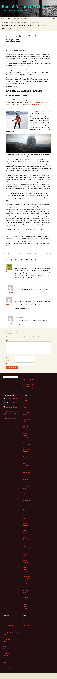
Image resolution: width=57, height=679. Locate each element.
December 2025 (26, 417)
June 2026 (25, 403)
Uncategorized (6, 664)
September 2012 (26, 597)
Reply (18, 281)
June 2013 (25, 585)
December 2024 (26, 444)
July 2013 (25, 583)
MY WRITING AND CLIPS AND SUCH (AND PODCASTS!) (14, 22)
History (4, 641)
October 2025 (26, 421)
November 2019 (26, 507)
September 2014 (26, 562)
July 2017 (25, 544)
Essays (27, 44)
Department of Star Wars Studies (10, 632)
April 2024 (25, 463)
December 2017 (26, 537)
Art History (23, 44)
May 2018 (25, 532)
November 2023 (26, 474)
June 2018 (25, 530)
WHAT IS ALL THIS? (5, 19)
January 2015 (25, 560)
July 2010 (25, 608)
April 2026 (25, 407)
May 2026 (25, 405)
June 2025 (25, 430)
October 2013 (26, 578)
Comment (9, 340)
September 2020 (26, 500)
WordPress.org (26, 625)
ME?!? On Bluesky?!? (6, 29)
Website (8, 363)
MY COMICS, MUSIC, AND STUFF (21, 19)
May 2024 (25, 461)
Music (4, 648)
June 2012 (25, 604)
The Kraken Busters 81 (28, 384)
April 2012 (25, 606)
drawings (5, 634)
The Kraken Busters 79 (28, 388)
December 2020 (26, 498)
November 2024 (26, 447)
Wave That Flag (6, 667)
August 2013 (25, 581)
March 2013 (25, 590)
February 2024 (26, 467)
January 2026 (25, 414)
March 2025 (25, 437)
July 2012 (25, 602)
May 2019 (25, 521)
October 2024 (26, 449)
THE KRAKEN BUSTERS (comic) (8, 25)
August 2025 (25, 426)
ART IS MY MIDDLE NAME (35, 22)
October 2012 (26, 595)
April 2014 (25, 569)
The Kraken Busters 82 (28, 382)
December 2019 (26, 504)
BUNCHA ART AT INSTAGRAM (26, 25)
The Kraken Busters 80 (28, 386)
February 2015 (26, 558)
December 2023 (26, 472)
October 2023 (26, 477)
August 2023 (25, 481)
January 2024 (25, 470)
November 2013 (26, 576)
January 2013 (25, 592)
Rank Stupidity (6, 655)
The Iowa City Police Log (41, 25)
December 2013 (26, 574)
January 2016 (25, 553)
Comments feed (26, 623)
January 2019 (25, 523)
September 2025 (26, 424)
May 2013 (25, 588)
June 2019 (25, 518)
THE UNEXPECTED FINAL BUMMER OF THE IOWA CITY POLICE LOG (36, 254)
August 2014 (25, 565)
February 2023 (26, 486)
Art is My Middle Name (8, 625)
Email (8, 360)
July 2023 (25, 484)
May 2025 (25, 433)
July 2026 (25, 400)
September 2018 (26, 525)
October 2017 (26, 539)
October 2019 (26, 509)
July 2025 (25, 428)
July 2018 (25, 528)
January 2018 (25, 534)
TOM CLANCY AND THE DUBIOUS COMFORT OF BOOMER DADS (10, 408)
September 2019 (26, 511)
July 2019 (25, 516)
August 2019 (25, 514)
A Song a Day (6, 620)
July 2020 (25, 502)
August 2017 (25, 541)
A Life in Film (17, 44)
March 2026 (25, 410)
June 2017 (25, 546)
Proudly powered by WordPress (28, 676)
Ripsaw (4, 657)
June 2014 (25, 567)
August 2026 (25, 398)
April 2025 (25, 435)
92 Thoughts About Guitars (28, 379)
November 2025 (26, 419)
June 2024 (25, 458)
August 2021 (25, 493)
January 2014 (25, 571)
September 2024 (26, 451)
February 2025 (26, 440)
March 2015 (25, 555)
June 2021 (25, 495)
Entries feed (25, 620)
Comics (4, 630)
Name (8, 357)
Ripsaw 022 (5, 254)
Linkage (4, 646)
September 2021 (26, 491)
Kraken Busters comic (8, 644)
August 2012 (25, 599)
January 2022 (25, 488)
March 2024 (25, 465)
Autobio (4, 627)
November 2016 (26, 548)
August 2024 (25, 454)
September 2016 (26, 551)
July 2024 (25, 456)
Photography (6, 650)
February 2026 (26, 412)
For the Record (6, 639)
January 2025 (25, 442)
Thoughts (5, 662)
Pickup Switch (6, 653)
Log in (24, 618)
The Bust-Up (5, 660)
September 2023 (26, 479)
